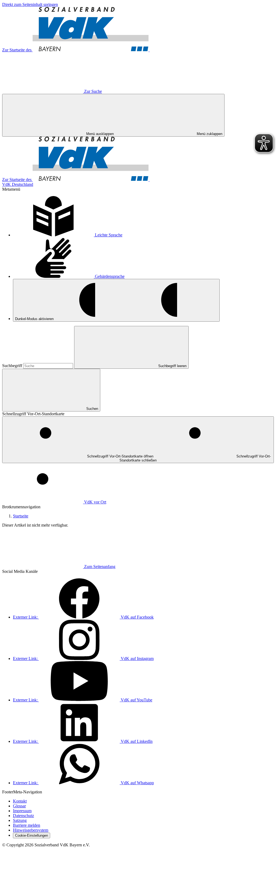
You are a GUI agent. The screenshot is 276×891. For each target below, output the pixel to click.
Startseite (20, 516)
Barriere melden (26, 825)
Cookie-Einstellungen (31, 835)
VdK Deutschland (17, 184)
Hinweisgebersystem (30, 830)
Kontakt (20, 801)
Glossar (19, 806)
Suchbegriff (12, 365)
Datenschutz (23, 815)
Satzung (20, 820)
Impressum (22, 810)
